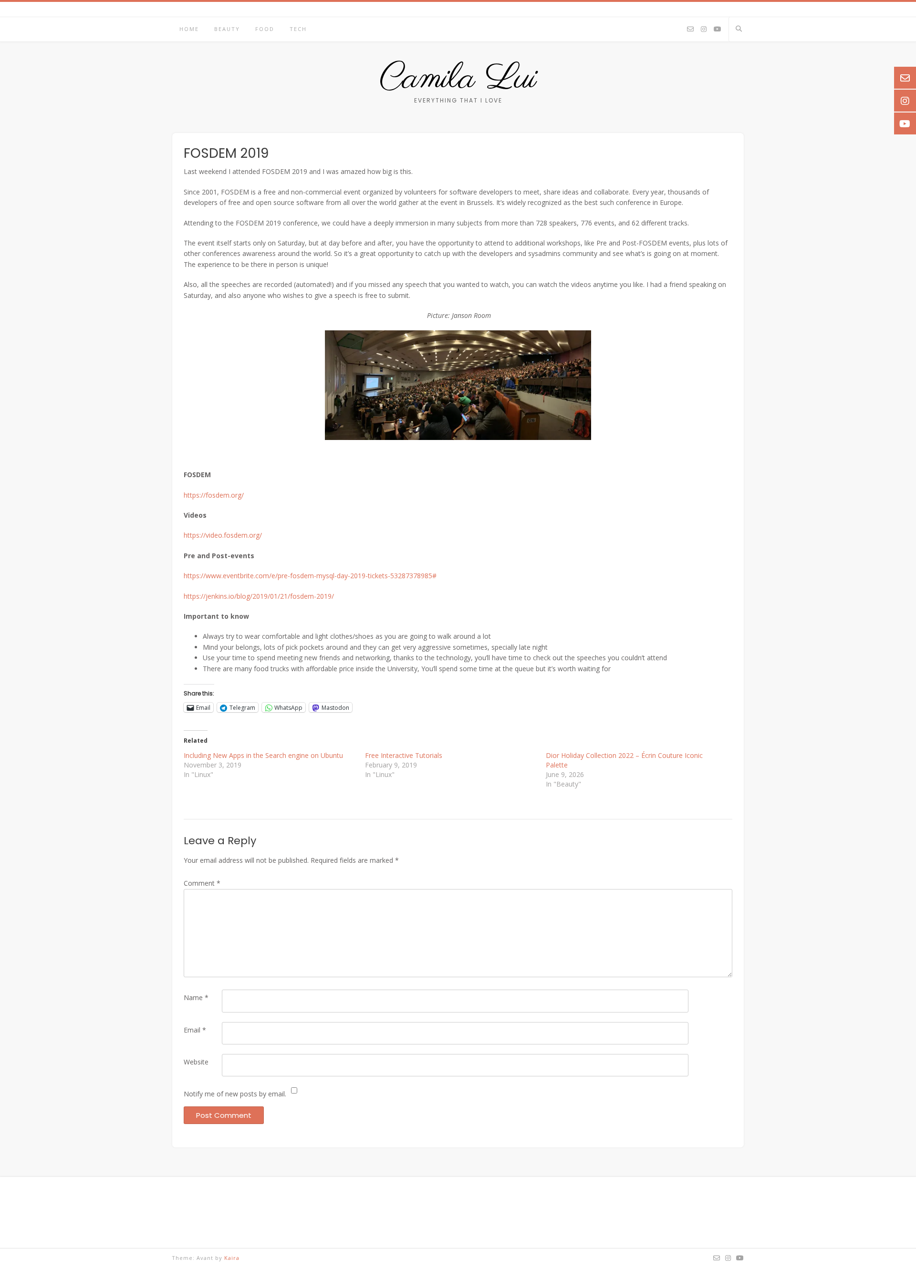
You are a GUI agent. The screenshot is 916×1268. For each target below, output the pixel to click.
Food (264, 28)
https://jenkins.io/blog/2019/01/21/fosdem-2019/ (259, 596)
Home (189, 28)
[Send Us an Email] (690, 29)
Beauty (227, 28)
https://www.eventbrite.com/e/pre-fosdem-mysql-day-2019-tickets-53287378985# (310, 575)
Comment (202, 883)
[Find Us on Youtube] (717, 29)
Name (196, 997)
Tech (298, 28)
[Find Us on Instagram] (703, 29)
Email (195, 1029)
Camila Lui (458, 79)
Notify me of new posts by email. (235, 1093)
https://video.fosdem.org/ (223, 535)
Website (196, 1061)
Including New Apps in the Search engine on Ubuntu (263, 755)
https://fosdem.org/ (214, 495)
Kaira (231, 1257)
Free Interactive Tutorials (403, 755)
